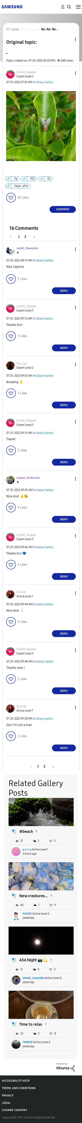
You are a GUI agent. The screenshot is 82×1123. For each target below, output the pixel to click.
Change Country (14, 1110)
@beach (26, 831)
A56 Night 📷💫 (33, 960)
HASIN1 (27, 913)
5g (15, 178)
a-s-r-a (26, 849)
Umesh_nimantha (33, 978)
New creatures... (33, 895)
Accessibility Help (16, 1080)
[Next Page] (32, 237)
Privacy (8, 1095)
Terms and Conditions (19, 1088)
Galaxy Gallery (44, 82)
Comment (62, 209)
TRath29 (27, 1042)
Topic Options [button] (69, 40)
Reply (64, 291)
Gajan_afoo (21, 186)
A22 (32, 178)
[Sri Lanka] (12, 6)
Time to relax (30, 1024)
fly (49, 178)
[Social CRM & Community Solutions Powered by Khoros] (66, 1067)
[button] (69, 73)
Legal (6, 1103)
